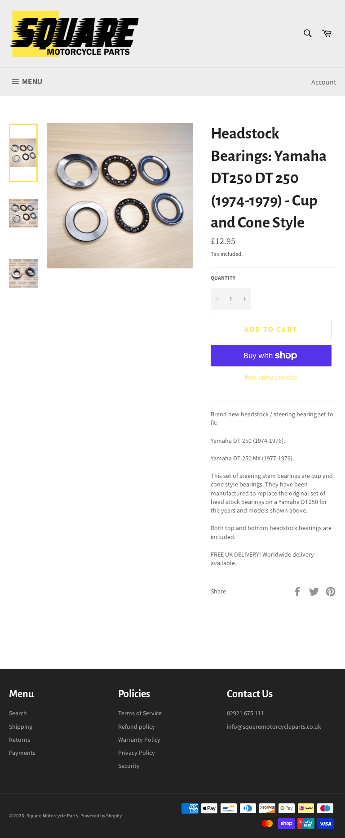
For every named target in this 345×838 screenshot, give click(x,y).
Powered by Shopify (101, 815)
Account (323, 82)
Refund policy (136, 726)
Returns (19, 739)
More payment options (271, 377)
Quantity (223, 278)
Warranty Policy (139, 739)
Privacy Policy (136, 753)
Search (18, 713)
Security (129, 766)
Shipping (20, 726)
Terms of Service (140, 713)
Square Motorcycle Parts (52, 815)
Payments (22, 753)
